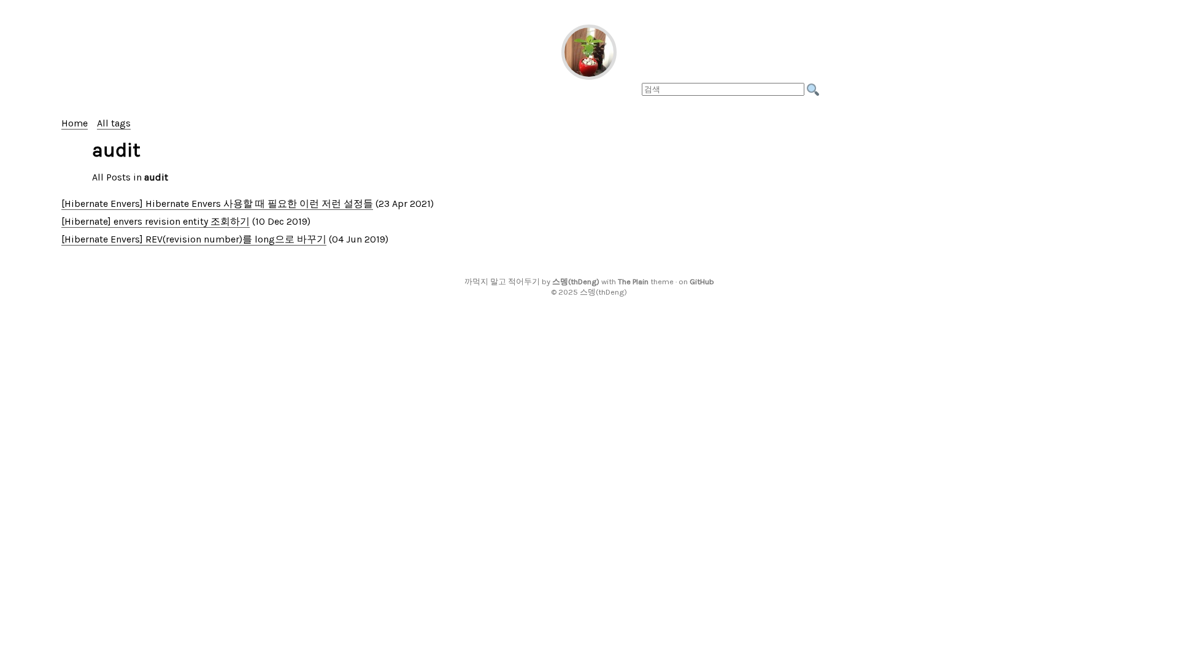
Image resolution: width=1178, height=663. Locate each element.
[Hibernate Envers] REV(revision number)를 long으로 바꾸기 (193, 239)
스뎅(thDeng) (575, 281)
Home (74, 123)
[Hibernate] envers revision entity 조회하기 (155, 221)
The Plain (633, 281)
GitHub (702, 281)
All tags (114, 123)
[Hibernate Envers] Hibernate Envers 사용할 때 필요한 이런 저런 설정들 (217, 203)
